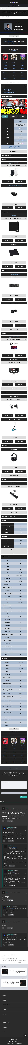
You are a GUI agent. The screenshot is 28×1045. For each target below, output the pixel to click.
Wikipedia (18, 140)
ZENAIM (11, 962)
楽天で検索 (20, 181)
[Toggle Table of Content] (24, 86)
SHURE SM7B (5, 962)
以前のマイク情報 (14, 512)
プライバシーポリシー (6, 1004)
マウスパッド (14, 75)
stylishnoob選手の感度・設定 (8, 92)
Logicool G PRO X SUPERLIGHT (15, 185)
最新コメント (5, 72)
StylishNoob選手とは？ (14, 151)
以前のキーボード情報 (14, 329)
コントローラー (5, 78)
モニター (14, 78)
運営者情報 (4, 1009)
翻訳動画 (5, 68)
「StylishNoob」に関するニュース (14, 146)
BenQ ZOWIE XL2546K (11, 958)
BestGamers (14, 847)
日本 (16, 962)
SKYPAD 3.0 (14, 215)
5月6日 (3, 958)
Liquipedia (23, 140)
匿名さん (13, 908)
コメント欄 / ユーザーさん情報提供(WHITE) (13, 218)
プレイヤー (13, 954)
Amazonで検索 (7, 181)
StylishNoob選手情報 (7, 89)
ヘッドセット (23, 78)
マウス (5, 75)
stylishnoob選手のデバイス (8, 90)
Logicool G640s (22, 960)
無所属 (19, 962)
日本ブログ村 (5, 1027)
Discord (11, 41)
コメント (5, 41)
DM (8, 41)
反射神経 (14, 72)
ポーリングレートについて (14, 549)
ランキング (5, 62)
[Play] (14, 106)
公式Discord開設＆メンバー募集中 (14, 43)
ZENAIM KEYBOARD (15, 274)
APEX (9, 954)
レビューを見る (14, 204)
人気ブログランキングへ (7, 1022)
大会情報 (5, 65)
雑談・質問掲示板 (14, 50)
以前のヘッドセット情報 (14, 475)
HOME (15, 1039)
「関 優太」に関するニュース (14, 147)
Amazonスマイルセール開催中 (14, 5)
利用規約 (4, 995)
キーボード (22, 75)
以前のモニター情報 (14, 388)
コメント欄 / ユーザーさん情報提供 (13, 165)
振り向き (22, 72)
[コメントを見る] (25, 1035)
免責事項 (4, 1000)
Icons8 (4, 1031)
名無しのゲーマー (14, 828)
